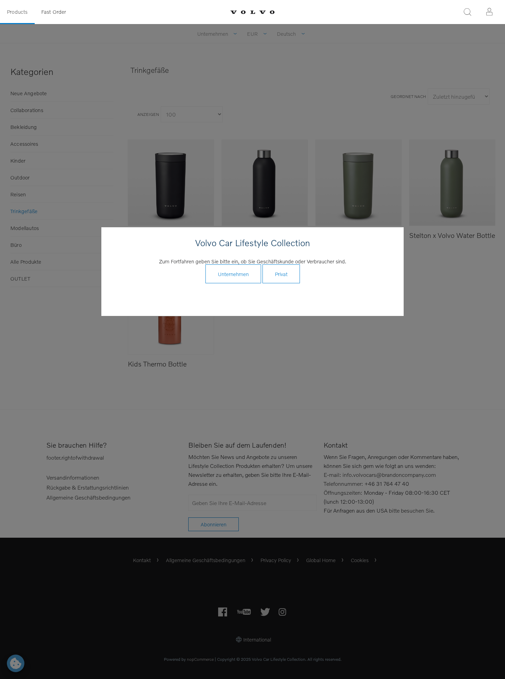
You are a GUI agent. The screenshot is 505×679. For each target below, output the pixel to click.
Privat (281, 274)
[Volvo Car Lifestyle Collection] (252, 12)
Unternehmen (233, 274)
